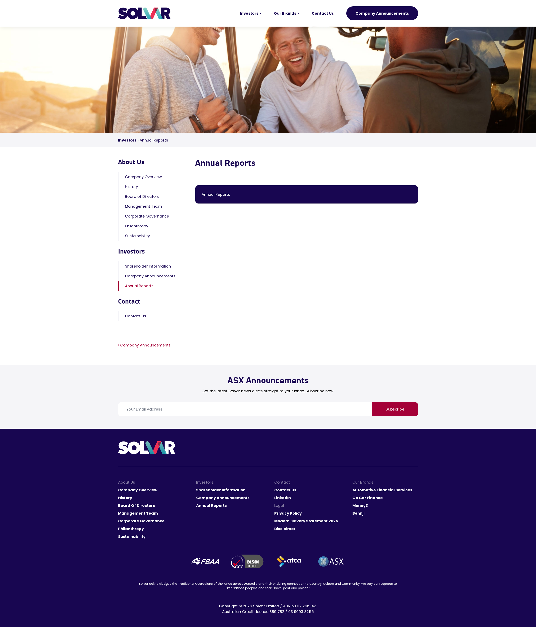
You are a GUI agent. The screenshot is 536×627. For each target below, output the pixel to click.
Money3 (360, 505)
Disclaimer (284, 528)
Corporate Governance (147, 216)
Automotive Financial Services (382, 490)
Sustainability (137, 235)
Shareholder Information (148, 266)
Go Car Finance (367, 497)
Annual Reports (139, 285)
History (131, 186)
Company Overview (143, 176)
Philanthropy (136, 226)
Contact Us (135, 316)
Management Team (143, 206)
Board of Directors (142, 196)
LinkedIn (282, 497)
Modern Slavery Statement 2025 (306, 521)
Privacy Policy (288, 513)
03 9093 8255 (301, 611)
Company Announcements (382, 13)
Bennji (358, 513)
